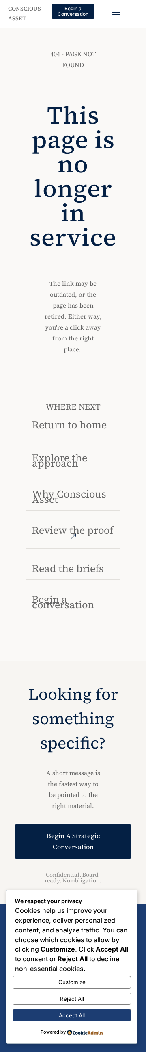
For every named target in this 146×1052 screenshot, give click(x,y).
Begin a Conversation (73, 11)
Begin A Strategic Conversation (73, 841)
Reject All (72, 998)
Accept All (72, 1015)
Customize (72, 982)
